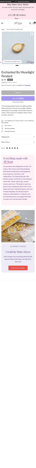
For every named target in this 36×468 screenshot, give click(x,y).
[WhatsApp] (15, 148)
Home (3, 29)
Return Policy (5, 142)
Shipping (3, 82)
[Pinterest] (12, 148)
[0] (33, 23)
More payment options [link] (18, 102)
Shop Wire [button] (18, 270)
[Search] (30, 23)
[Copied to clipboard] (17, 148)
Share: (3, 148)
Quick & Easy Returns (22, 1)
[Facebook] (7, 148)
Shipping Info (5, 137)
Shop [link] (16, 18)
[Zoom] (31, 34)
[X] (10, 148)
